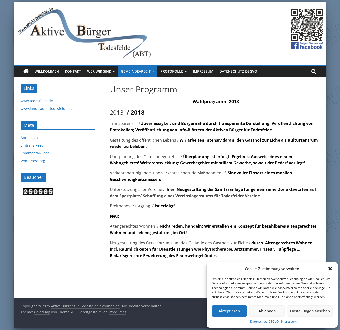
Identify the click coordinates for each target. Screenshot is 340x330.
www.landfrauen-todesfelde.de (47, 108)
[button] (330, 268)
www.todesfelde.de (37, 100)
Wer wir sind (99, 71)
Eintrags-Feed (32, 145)
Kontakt (73, 71)
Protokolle (171, 71)
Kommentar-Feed (35, 153)
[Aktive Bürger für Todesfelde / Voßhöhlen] (170, 5)
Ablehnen (267, 310)
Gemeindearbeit (136, 71)
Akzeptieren (229, 310)
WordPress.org (33, 160)
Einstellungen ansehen (310, 310)
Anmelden (29, 137)
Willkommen (47, 71)
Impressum (289, 321)
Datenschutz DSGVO (264, 321)
